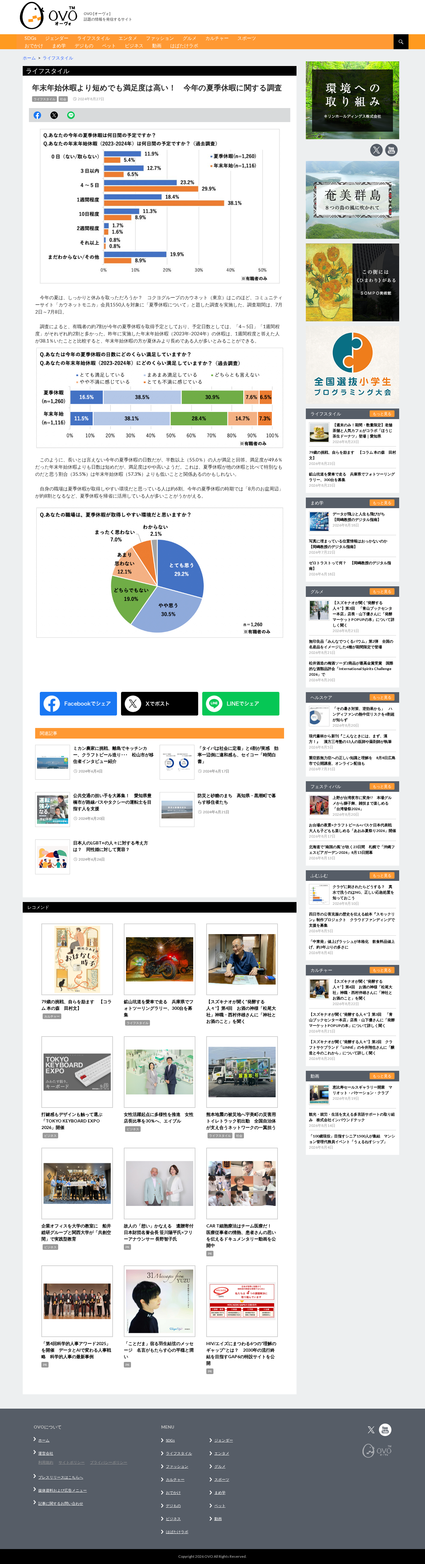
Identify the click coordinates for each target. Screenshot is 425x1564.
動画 (156, 45)
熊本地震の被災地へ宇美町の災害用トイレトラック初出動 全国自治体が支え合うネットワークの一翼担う (241, 1121)
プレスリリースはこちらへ (60, 1477)
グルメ (190, 38)
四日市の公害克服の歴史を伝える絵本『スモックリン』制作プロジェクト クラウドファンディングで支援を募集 (352, 920)
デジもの (84, 45)
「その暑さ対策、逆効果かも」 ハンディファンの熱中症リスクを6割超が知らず (364, 714)
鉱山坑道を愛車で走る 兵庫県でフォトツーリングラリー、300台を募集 (159, 1008)
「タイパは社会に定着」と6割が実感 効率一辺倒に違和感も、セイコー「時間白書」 (238, 754)
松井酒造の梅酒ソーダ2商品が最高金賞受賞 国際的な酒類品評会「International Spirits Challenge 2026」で (351, 669)
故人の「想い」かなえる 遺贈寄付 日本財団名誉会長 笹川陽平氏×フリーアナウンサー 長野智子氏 (161, 1232)
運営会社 (45, 1453)
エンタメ (128, 38)
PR (127, 1247)
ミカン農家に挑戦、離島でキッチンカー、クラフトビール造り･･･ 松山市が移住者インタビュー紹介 (113, 754)
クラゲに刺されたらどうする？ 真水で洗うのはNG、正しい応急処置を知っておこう (363, 892)
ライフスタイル (93, 38)
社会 (63, 99)
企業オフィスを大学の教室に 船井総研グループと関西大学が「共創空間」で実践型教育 (76, 1232)
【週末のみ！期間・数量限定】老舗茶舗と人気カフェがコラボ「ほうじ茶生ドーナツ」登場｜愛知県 (362, 430)
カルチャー (217, 38)
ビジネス (134, 45)
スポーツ (246, 38)
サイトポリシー (71, 1462)
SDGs (30, 38)
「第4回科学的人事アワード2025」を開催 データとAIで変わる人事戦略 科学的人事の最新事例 (76, 1350)
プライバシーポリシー (108, 1462)
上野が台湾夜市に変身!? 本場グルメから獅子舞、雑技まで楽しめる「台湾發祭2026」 (362, 803)
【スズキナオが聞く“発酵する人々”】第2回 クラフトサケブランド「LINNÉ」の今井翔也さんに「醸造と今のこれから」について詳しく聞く (352, 1047)
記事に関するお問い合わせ (60, 1503)
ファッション (160, 38)
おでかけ (34, 45)
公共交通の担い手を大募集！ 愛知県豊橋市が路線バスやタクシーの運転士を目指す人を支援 (112, 802)
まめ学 (59, 45)
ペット (109, 45)
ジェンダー (56, 38)
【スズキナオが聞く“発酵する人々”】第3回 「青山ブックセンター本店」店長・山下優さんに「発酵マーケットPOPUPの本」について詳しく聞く (364, 613)
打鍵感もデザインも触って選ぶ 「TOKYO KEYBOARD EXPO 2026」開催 (74, 1121)
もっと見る (382, 413)
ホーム (43, 1440)
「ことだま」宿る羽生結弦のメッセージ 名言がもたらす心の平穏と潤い (159, 1350)
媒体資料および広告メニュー (62, 1490)
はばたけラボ (184, 45)
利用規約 (45, 1462)
